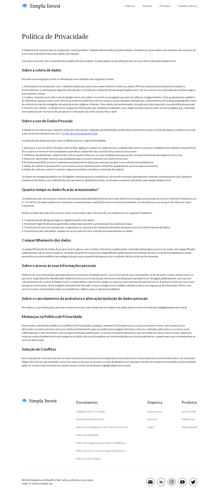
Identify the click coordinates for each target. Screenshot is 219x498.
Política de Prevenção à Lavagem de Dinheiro (100, 450)
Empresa (130, 5)
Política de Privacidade (88, 458)
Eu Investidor (189, 411)
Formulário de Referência (90, 419)
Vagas (150, 427)
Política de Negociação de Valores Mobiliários (101, 442)
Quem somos (154, 411)
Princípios (165, 5)
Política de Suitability (87, 435)
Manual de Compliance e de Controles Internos (102, 427)
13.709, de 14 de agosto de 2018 (79, 133)
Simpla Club (188, 419)
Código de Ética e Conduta (90, 411)
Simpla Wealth (189, 427)
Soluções (147, 5)
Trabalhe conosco (187, 5)
